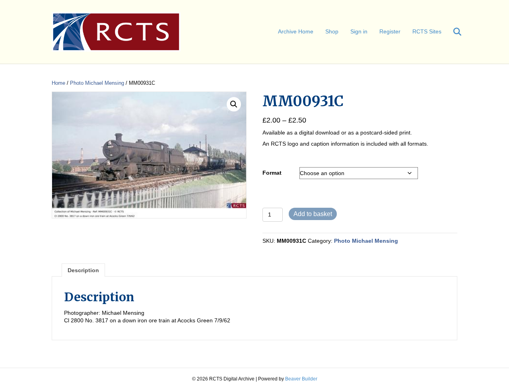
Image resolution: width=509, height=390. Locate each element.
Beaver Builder (301, 379)
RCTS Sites (426, 31)
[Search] (452, 32)
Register (389, 31)
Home (58, 83)
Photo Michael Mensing (97, 83)
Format (272, 173)
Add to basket (312, 214)
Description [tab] (83, 270)
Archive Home (295, 31)
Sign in (358, 31)
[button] (234, 104)
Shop (331, 31)
